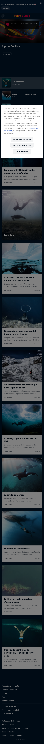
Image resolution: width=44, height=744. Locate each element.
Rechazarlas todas (22, 151)
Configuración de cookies (22, 139)
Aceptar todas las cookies (22, 145)
